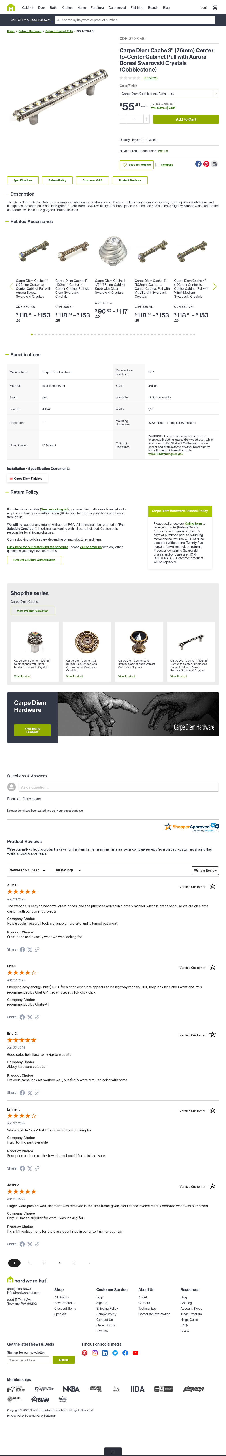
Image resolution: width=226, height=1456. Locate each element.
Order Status (105, 1325)
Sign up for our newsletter (26, 1353)
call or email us (91, 547)
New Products (64, 1303)
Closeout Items (65, 1309)
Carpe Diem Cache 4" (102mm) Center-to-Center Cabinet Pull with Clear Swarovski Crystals (72, 289)
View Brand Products (32, 730)
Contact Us (104, 1320)
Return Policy (57, 180)
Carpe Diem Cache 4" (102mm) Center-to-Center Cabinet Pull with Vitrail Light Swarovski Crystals (152, 289)
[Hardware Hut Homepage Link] (12, 7)
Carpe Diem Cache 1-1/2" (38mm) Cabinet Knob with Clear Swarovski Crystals (110, 287)
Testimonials (147, 1309)
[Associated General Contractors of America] (14, 1399)
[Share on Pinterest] (206, 163)
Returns (102, 1331)
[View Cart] (214, 8)
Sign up (63, 1359)
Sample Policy (106, 1314)
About (142, 1297)
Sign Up (101, 1303)
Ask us (163, 151)
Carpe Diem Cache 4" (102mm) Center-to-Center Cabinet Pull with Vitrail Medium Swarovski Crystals (191, 289)
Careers (144, 1303)
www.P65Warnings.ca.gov (165, 454)
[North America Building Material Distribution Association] (193, 1389)
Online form (193, 524)
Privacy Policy (15, 1415)
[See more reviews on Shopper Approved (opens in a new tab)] (37, 950)
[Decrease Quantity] (123, 119)
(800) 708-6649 (40, 20)
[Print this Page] (214, 163)
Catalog (186, 1303)
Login (204, 8)
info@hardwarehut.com (23, 1293)
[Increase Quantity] (146, 119)
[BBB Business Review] (163, 1389)
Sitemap (50, 1415)
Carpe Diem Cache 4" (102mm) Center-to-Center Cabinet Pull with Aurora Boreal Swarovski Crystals (33, 289)
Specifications (22, 180)
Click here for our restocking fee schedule (37, 547)
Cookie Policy (34, 1415)
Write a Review (205, 870)
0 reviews (150, 78)
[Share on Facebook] (198, 163)
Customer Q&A (92, 180)
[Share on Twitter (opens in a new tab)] (29, 950)
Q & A (185, 1331)
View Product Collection (33, 610)
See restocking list (54, 509)
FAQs (185, 1325)
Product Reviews (130, 180)
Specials (60, 1314)
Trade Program (191, 1314)
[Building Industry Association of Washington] (40, 1399)
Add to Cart (186, 119)
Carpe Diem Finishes (28, 478)
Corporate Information (154, 1314)
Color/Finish (128, 86)
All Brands (61, 1297)
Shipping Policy (107, 1309)
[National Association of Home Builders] (63, 1399)
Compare (167, 164)
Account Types (191, 1309)
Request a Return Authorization (34, 560)
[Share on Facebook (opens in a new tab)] (22, 950)
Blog (184, 1297)
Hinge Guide (189, 1320)
